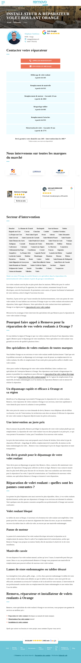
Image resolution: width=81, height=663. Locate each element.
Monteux (49, 256)
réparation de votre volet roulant (38, 307)
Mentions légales (49, 648)
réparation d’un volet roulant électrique (59, 374)
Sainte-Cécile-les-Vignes (38, 265)
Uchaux (49, 268)
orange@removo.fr (33, 39)
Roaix (31, 259)
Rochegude (40, 228)
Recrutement (31, 648)
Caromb (22, 244)
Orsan (44, 234)
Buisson (69, 244)
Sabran (52, 234)
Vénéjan (69, 241)
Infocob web (63, 655)
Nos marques (22, 648)
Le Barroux (52, 247)
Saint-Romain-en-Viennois (17, 265)
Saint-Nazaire (66, 238)
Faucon (50, 250)
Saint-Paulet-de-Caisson (37, 241)
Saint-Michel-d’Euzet (50, 238)
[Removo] (40, 3)
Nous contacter (41, 648)
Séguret (62, 265)
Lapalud (69, 253)
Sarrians (53, 265)
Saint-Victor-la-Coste (55, 241)
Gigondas (60, 250)
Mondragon (38, 256)
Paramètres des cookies (42, 655)
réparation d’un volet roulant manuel (32, 377)
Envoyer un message (42, 66)
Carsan (26, 231)
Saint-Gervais (13, 238)
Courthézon (32, 250)
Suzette (29, 268)
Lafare (39, 259)
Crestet (42, 250)
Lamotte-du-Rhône (55, 253)
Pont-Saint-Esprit (32, 234)
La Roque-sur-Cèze (15, 234)
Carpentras (64, 247)
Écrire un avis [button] (21, 201)
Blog (73, 648)
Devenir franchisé (14, 648)
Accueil (9, 22)
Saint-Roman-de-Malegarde (62, 259)
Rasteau (22, 259)
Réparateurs (17, 22)
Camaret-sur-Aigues (37, 247)
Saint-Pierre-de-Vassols (62, 262)
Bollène (59, 244)
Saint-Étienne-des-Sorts (17, 241)
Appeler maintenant (42, 60)
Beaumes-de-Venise (35, 244)
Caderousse (13, 247)
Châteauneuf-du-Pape (16, 250)
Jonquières (12, 253)
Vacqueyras (59, 268)
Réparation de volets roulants (18, 616)
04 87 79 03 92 (32, 41)
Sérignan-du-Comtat (16, 268)
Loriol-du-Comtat (15, 256)
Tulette (64, 228)
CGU (7, 648)
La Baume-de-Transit (25, 228)
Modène (27, 256)
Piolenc (67, 256)
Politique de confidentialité (65, 648)
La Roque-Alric (25, 253)
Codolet (46, 231)
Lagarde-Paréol (40, 253)
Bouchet (11, 228)
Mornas (58, 256)
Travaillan (38, 268)
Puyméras (12, 259)
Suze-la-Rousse (53, 228)
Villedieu (28, 271)
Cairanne (24, 247)
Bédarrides (49, 244)
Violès (37, 271)
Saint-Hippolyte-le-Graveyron (19, 262)
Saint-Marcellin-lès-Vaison (41, 262)
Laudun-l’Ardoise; (59, 231)
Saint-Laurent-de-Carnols (30, 238)
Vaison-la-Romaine (15, 271)
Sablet (47, 259)
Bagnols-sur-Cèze (15, 231)
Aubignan (12, 244)
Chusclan (36, 231)
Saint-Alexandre (64, 234)
